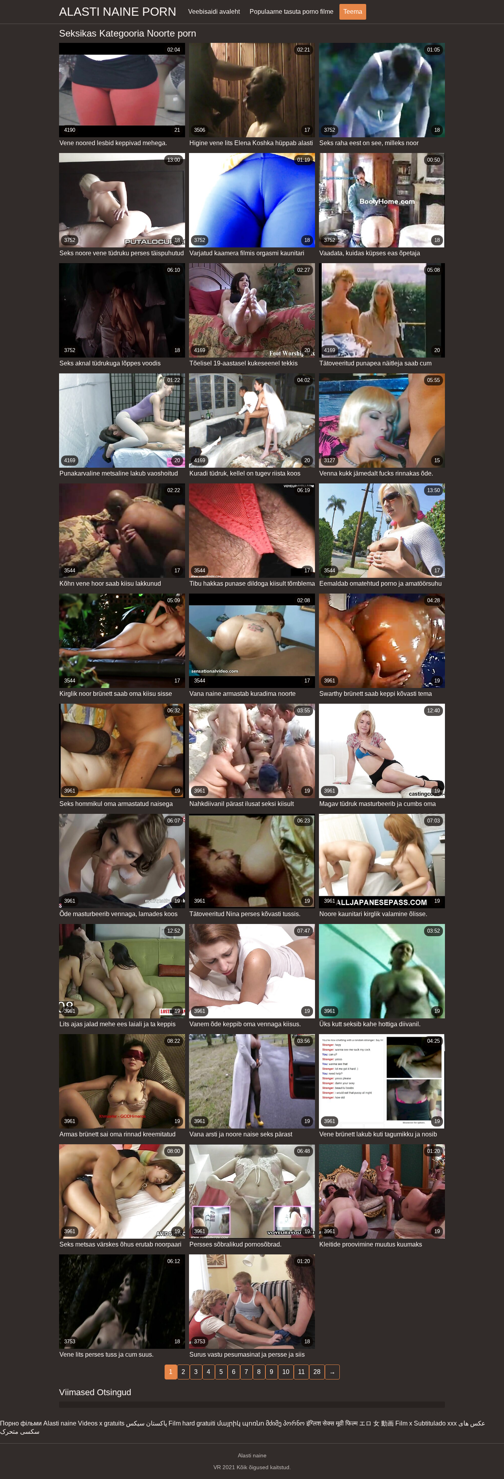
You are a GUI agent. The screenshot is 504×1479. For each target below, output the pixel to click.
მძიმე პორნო (285, 1423)
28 (317, 1371)
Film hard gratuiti (192, 1423)
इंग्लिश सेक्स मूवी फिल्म (332, 1423)
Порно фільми (21, 1423)
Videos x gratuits (101, 1423)
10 (285, 1371)
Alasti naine (59, 1423)
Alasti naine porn (117, 11)
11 (301, 1371)
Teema (352, 11)
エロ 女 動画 (376, 1423)
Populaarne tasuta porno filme (292, 11)
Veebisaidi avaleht (214, 11)
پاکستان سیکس (146, 1423)
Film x (403, 1423)
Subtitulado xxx (435, 1423)
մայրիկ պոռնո (240, 1423)
